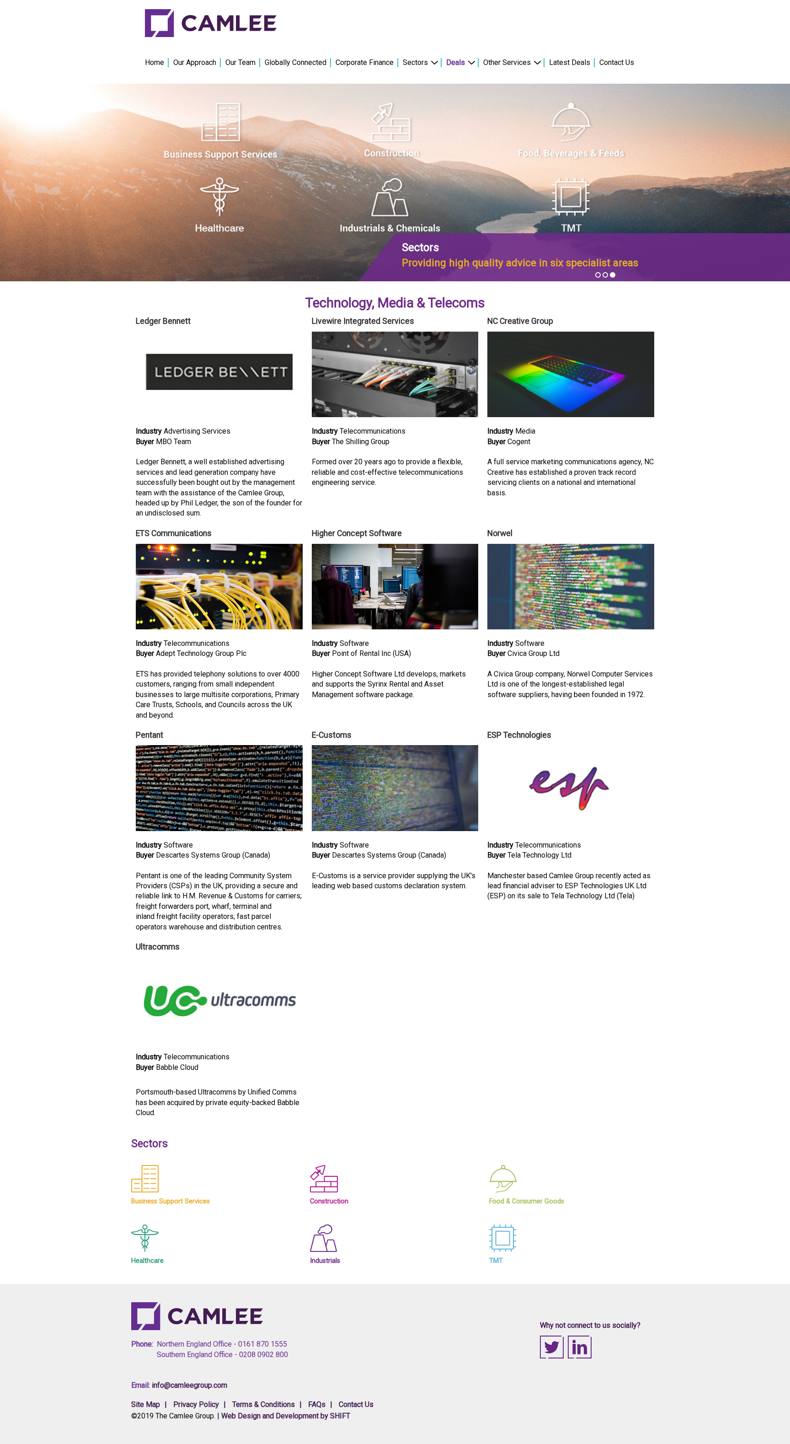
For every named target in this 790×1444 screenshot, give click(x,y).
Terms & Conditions (263, 1404)
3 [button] (612, 275)
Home (154, 62)
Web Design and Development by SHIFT (285, 1416)
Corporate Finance (365, 62)
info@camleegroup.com (189, 1385)
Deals (455, 62)
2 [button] (605, 275)
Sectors (415, 62)
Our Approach (194, 62)
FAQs (317, 1404)
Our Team (240, 62)
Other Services (507, 62)
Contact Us (616, 62)
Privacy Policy (196, 1404)
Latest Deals (569, 62)
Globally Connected (295, 62)
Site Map (145, 1404)
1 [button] (598, 275)
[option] (395, 182)
